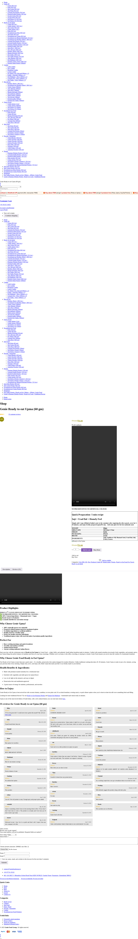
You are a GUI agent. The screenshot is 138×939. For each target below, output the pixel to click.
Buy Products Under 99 (95, 562)
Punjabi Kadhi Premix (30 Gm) (17, 14)
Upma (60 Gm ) (12, 24)
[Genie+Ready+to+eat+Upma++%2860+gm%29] (1, 416)
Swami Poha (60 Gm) (14, 17)
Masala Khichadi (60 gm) (15, 116)
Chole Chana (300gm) (14, 87)
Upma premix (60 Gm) (14, 160)
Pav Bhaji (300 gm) (13, 119)
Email (2, 856)
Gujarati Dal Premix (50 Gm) (16, 12)
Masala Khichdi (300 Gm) (15, 53)
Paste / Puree (7, 907)
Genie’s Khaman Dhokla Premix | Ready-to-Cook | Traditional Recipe (24, 177)
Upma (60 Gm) (12, 5)
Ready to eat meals (9, 22)
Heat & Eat (7, 82)
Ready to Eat (7, 902)
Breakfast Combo (13, 70)
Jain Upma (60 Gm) (13, 9)
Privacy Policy (8, 921)
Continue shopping (11, 215)
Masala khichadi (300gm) (15, 92)
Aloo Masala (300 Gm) (14, 58)
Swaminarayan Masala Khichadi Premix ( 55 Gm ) (23, 165)
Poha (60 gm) (12, 112)
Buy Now (97, 550)
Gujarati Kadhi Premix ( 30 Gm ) (17, 43)
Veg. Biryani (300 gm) (14, 117)
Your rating (4, 835)
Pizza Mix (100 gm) (13, 144)
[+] (80, 549)
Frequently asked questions (12, 919)
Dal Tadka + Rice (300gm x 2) (17, 80)
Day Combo (11, 68)
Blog (5, 889)
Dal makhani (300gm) (14, 94)
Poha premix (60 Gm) (14, 158)
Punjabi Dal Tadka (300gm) (16, 100)
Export (6, 893)
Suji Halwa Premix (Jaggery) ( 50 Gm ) (19, 161)
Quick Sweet (7, 102)
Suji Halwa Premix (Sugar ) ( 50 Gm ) (19, 163)
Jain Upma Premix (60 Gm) (12, 168)
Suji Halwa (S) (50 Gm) (15, 21)
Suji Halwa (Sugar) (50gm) (16, 132)
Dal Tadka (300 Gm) (14, 55)
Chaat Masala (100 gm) (14, 138)
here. (64, 699)
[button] (4, 210)
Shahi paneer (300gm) (14, 95)
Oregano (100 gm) (13, 146)
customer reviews (14, 414)
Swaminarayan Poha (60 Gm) (16, 33)
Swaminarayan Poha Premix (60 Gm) (15, 170)
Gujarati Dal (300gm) (14, 121)
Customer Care (6, 201)
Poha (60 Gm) (12, 7)
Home (5, 2)
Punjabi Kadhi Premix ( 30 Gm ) (17, 156)
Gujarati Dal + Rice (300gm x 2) (17, 78)
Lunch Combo (12, 72)
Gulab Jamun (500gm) (14, 105)
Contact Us (7, 894)
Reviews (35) (17, 569)
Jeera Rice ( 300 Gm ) (14, 48)
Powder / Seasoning (10, 136)
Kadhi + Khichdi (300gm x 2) (16, 75)
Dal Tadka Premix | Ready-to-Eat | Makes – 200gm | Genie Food (23, 175)
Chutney (6, 903)
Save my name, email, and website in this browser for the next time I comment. (25, 859)
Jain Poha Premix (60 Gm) (12, 166)
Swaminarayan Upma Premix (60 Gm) (15, 171)
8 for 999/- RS (83, 562)
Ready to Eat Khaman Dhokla (36, 695)
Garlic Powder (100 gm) (15, 139)
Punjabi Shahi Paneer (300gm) (17, 63)
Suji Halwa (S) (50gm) (14, 109)
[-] (72, 549)
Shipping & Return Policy (11, 924)
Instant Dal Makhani (54, 695)
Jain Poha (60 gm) (13, 126)
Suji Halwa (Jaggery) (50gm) (16, 134)
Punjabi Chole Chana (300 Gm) (17, 61)
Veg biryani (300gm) (14, 97)
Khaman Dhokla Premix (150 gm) (18, 153)
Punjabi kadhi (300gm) (14, 99)
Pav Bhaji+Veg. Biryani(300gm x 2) (18, 73)
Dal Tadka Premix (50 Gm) (16, 56)
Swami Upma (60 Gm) (14, 16)
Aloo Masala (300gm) (14, 88)
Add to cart (87, 550)
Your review (4, 836)
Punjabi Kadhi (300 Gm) (15, 46)
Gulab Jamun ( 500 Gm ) (15, 26)
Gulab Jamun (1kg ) (13, 29)
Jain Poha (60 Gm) (13, 11)
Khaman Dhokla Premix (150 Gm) (18, 44)
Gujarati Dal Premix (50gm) (16, 131)
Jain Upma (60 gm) (13, 127)
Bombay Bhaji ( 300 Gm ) (15, 83)
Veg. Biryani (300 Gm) (14, 50)
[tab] (6, 569)
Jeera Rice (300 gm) (13, 122)
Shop (5, 887)
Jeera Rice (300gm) (13, 90)
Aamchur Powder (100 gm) (16, 149)
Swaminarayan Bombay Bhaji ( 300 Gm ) (20, 39)
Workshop (7, 173)
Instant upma (7, 399)
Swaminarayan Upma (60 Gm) (17, 36)
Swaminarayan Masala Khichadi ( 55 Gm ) (20, 38)
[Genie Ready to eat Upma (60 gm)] (0, 416)
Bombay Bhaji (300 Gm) (15, 51)
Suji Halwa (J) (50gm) (14, 107)
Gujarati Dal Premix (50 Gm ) (16, 41)
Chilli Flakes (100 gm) (14, 148)
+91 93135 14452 (5, 204)
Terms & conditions (9, 922)
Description (6, 569)
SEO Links (8, 714)
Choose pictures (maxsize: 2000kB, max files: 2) (14, 846)
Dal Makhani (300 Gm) (14, 60)
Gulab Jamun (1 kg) (13, 104)
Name (2, 853)
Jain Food (7, 124)
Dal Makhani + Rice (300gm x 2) (17, 77)
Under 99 (6, 4)
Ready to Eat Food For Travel (125, 562)
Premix (6, 151)
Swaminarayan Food (10, 110)
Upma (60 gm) (12, 114)
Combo (6, 65)
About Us (7, 891)
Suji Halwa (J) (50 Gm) (14, 19)
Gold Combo (11, 66)
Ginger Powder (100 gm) (15, 141)
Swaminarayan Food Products (13, 912)
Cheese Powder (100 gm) (15, 143)
